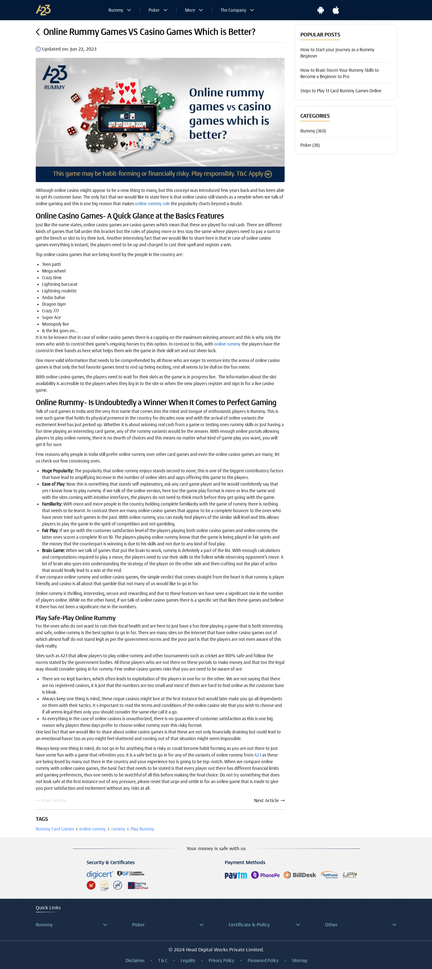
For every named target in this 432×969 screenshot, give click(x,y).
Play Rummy (142, 828)
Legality (188, 960)
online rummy (227, 344)
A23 (257, 754)
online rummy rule (152, 203)
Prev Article (53, 800)
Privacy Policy (221, 960)
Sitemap (299, 960)
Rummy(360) (313, 130)
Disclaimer (135, 960)
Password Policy (263, 960)
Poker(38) (310, 145)
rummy (118, 828)
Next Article (266, 800)
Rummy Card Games (55, 828)
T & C (162, 960)
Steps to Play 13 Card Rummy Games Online (340, 90)
